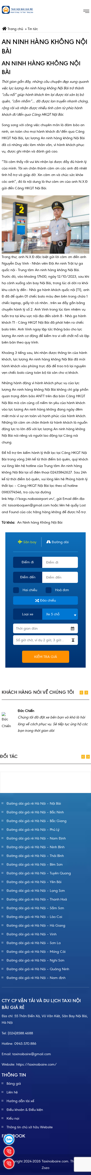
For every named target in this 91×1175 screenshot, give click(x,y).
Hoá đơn (62, 590)
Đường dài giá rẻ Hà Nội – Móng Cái (36, 951)
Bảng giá (14, 1083)
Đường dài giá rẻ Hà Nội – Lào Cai (34, 917)
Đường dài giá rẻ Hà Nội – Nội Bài (34, 803)
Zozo (45, 1168)
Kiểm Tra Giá (45, 657)
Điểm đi (28, 562)
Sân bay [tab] (29, 542)
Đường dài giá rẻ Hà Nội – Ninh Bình (36, 847)
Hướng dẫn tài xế (20, 1101)
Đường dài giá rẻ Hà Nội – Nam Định (36, 838)
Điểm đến (27, 577)
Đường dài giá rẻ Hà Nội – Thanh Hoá (37, 899)
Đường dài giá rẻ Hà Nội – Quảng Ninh (38, 969)
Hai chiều (30, 590)
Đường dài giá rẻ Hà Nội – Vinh (32, 934)
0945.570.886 (25, 1043)
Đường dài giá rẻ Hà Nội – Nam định (36, 978)
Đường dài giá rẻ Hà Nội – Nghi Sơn (35, 960)
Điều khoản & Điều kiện (25, 1109)
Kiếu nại (13, 1118)
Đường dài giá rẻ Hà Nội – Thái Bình (35, 856)
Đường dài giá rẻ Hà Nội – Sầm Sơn (35, 908)
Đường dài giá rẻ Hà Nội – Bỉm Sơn (35, 864)
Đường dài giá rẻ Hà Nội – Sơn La (34, 943)
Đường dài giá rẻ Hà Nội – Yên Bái (34, 882)
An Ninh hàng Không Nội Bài (39, 522)
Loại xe (27, 614)
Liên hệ (12, 1092)
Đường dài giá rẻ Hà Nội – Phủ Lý (33, 829)
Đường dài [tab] (60, 542)
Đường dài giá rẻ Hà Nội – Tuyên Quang (39, 873)
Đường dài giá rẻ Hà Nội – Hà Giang (36, 925)
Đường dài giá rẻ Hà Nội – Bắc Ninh (35, 812)
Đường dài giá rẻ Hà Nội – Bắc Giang (36, 821)
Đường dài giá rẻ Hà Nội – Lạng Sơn (36, 890)
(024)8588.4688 (20, 1033)
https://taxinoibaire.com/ (36, 1064)
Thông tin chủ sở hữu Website (30, 1127)
